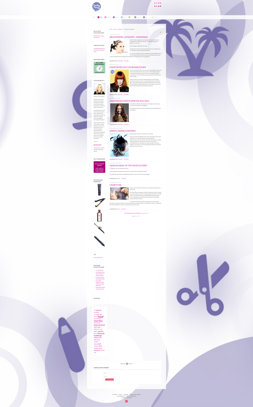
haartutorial (99, 325)
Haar (115, 29)
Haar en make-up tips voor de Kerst (128, 165)
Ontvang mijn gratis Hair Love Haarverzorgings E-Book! (99, 50)
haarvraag (97, 327)
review (96, 348)
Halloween (96, 329)
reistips (96, 346)
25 (132, 213)
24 (131, 213)
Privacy (120, 394)
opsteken (96, 341)
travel (100, 348)
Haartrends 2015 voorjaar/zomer (128, 67)
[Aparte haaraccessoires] (119, 144)
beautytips (96, 312)
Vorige (128, 213)
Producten (120, 29)
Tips (119, 178)
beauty (98, 310)
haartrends (97, 323)
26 (134, 213)
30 (138, 213)
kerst (95, 333)
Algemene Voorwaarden (135, 394)
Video (95, 122)
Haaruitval (116, 185)
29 (137, 213)
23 (130, 213)
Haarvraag (120, 60)
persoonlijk (97, 344)
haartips (98, 321)
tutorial (97, 350)
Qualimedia (129, 397)
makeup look (98, 337)
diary (101, 314)
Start (126, 213)
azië (95, 310)
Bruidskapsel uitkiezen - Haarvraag (129, 37)
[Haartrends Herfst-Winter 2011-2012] (119, 112)
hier (97, 147)
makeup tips (97, 339)
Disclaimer (115, 394)
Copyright (126, 394)
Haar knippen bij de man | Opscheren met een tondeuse (100, 274)
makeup (98, 335)
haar (101, 316)
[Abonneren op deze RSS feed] (160, 32)
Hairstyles (120, 94)
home (101, 329)
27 (135, 213)
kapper (95, 331)
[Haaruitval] (119, 193)
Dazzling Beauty (132, 396)
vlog (95, 352)
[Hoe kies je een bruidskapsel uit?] (119, 46)
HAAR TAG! (100, 257)
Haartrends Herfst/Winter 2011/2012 (129, 101)
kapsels (100, 331)
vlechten (102, 350)
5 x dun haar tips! (99, 270)
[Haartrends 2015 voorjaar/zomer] (119, 80)
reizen (100, 346)
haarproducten (97, 318)
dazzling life (96, 314)
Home (94, 17)
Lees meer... (126, 60)
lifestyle (101, 333)
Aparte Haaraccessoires (123, 131)
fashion (95, 316)
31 (139, 213)
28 (136, 213)
